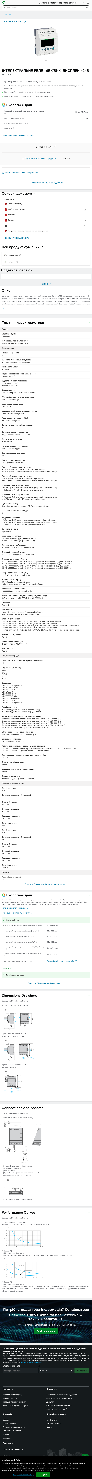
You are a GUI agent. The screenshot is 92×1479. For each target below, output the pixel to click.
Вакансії (6, 1420)
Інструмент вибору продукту (14, 1402)
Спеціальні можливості (12, 1431)
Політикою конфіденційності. (31, 1362)
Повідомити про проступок (14, 1427)
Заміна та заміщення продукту (15, 1405)
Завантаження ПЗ (10, 1398)
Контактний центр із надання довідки (61, 1395)
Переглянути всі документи (16, 238)
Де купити (50, 1402)
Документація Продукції (12, 1395)
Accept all (43, 1475)
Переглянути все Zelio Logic (14, 21)
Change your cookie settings (23, 1475)
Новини (6, 1434)
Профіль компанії (10, 1424)
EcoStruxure (51, 1420)
